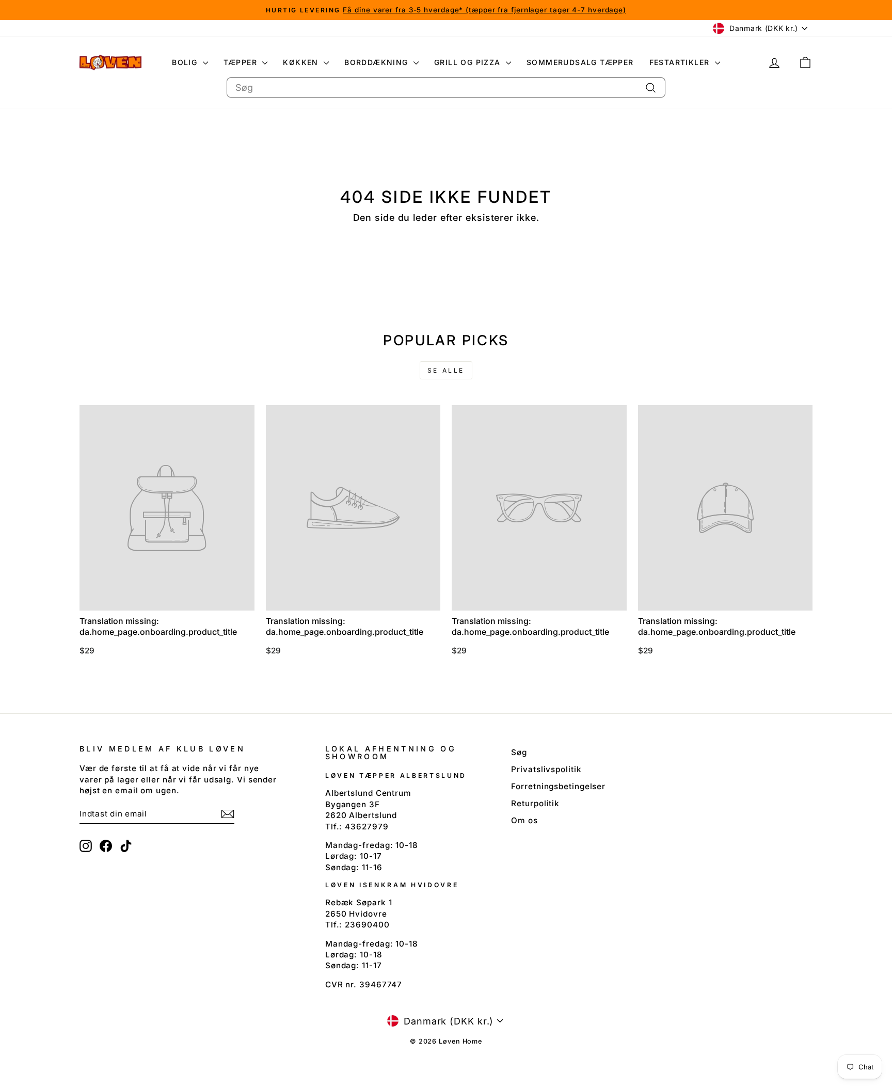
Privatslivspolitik (546, 769)
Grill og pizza (468, 62)
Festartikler (680, 62)
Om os (524, 820)
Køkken (302, 62)
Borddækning (377, 62)
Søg (519, 752)
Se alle (446, 370)
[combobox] (446, 87)
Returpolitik (535, 803)
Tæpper (242, 62)
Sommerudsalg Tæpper (580, 62)
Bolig (186, 62)
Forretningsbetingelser (558, 786)
